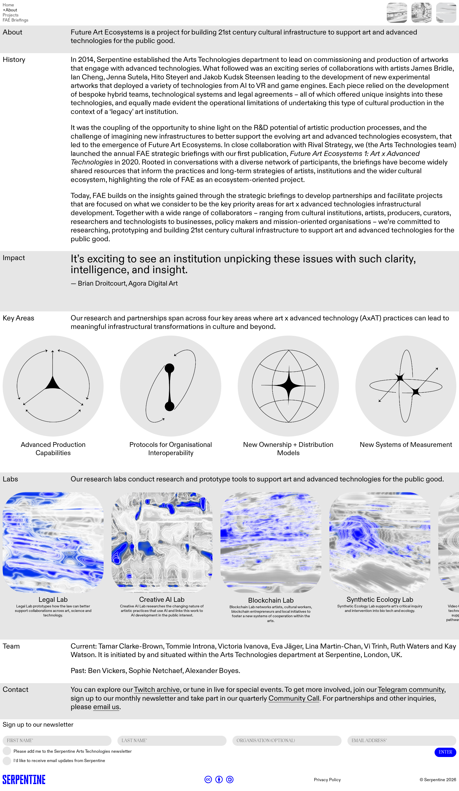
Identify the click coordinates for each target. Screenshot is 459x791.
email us (106, 707)
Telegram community (411, 690)
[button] (450, 553)
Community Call (294, 698)
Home (8, 5)
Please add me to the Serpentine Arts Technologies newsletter (73, 751)
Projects (11, 15)
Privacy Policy (327, 780)
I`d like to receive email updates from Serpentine (59, 761)
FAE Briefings (15, 20)
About (11, 10)
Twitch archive (157, 690)
